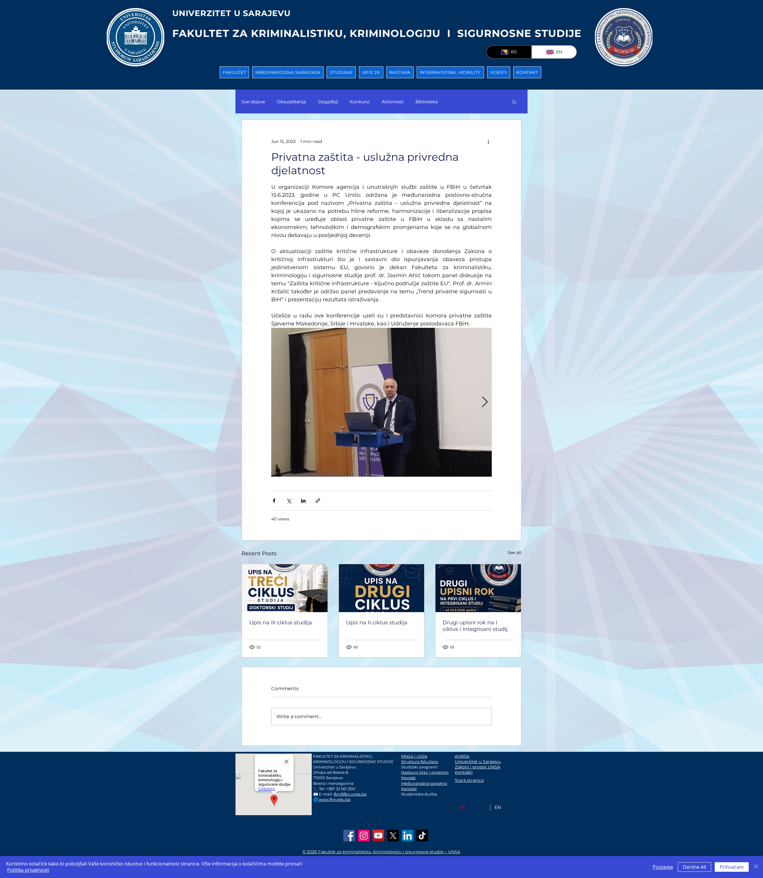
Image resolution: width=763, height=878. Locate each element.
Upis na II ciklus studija (376, 622)
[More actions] (488, 141)
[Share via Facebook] (274, 500)
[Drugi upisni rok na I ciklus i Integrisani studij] (478, 588)
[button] (234, 72)
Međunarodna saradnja (424, 783)
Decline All (694, 867)
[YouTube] (378, 835)
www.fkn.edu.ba (334, 799)
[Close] (755, 867)
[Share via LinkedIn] (303, 500)
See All (515, 552)
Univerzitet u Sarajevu (478, 761)
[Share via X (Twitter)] (288, 500)
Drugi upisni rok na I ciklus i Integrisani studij (475, 625)
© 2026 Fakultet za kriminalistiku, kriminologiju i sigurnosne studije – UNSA (381, 851)
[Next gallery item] (484, 402)
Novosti (408, 777)
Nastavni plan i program (425, 772)
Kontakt (409, 788)
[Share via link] (318, 500)
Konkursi (360, 102)
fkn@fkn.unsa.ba (350, 794)
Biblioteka (426, 102)
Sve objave (253, 102)
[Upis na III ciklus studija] (285, 588)
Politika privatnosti (28, 870)
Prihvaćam (732, 867)
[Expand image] (381, 402)
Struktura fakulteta (419, 761)
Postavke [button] (663, 867)
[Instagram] (364, 835)
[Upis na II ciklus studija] (381, 588)
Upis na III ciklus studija (280, 622)
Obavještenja (291, 102)
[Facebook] (349, 835)
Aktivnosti (393, 102)
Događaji (328, 102)
